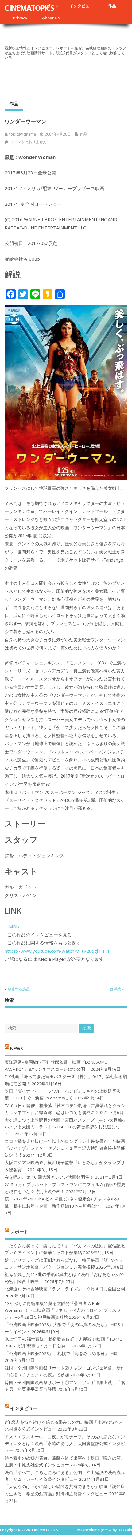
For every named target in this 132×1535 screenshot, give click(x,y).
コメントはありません (28, 141)
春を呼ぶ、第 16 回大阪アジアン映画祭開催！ (49, 1177)
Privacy (20, 18)
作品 (112, 6)
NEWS (16, 1048)
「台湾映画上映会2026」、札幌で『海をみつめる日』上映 (61, 1353)
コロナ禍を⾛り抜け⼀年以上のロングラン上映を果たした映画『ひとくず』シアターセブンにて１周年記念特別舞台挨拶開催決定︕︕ (65, 1148)
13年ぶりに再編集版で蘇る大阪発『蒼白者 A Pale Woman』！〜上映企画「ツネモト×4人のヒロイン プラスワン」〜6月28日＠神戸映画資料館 (63, 1310)
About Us (51, 18)
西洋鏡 (115, 989)
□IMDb (12, 927)
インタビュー (81, 6)
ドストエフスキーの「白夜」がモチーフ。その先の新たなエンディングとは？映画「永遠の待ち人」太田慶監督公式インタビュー (65, 1443)
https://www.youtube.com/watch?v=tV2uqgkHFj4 (57, 951)
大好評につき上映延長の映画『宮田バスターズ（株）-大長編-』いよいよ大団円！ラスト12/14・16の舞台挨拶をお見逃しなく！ (66, 1127)
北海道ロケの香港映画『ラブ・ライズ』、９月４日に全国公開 (65, 1289)
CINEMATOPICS (29, 7)
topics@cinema (22, 134)
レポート (19, 1231)
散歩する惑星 (19, 989)
